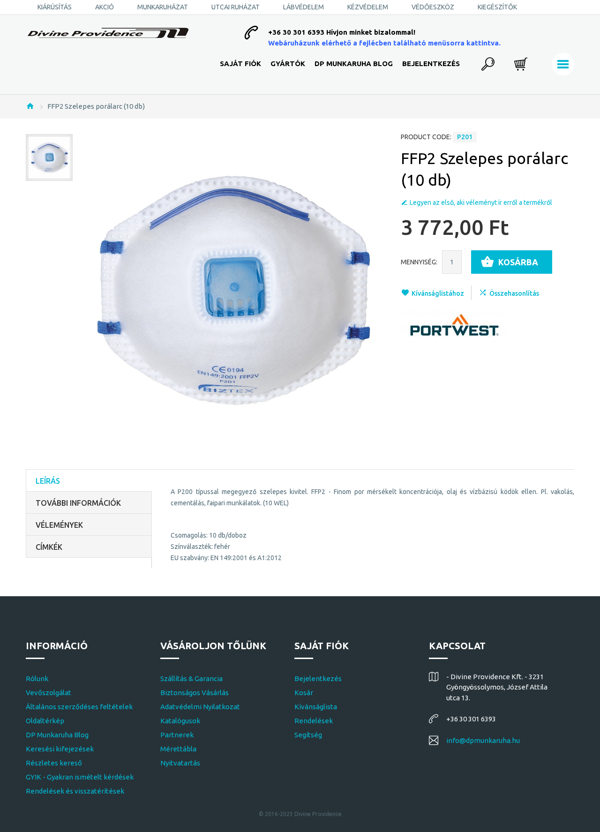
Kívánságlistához (438, 293)
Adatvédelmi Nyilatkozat (200, 707)
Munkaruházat (162, 7)
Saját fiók (240, 63)
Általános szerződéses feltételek (79, 707)
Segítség (308, 735)
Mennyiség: (419, 262)
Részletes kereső (54, 763)
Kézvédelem (367, 7)
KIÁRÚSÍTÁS (55, 7)
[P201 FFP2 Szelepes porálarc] (49, 157)
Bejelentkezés (431, 63)
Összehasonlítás (514, 293)
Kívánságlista (315, 707)
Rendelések (313, 721)
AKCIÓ (104, 7)
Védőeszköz (433, 7)
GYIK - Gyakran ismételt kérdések (80, 777)
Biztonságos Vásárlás (194, 693)
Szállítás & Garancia (191, 678)
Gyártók (287, 63)
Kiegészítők (497, 7)
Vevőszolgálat (48, 693)
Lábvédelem (303, 7)
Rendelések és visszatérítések (75, 791)
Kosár (303, 693)
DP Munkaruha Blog (354, 63)
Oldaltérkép (45, 721)
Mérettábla (178, 749)
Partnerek (177, 735)
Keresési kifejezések (60, 749)
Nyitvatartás (180, 763)
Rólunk (37, 678)
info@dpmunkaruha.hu (483, 740)
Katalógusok (180, 721)
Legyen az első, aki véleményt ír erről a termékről (481, 202)
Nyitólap (30, 106)
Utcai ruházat (235, 7)
